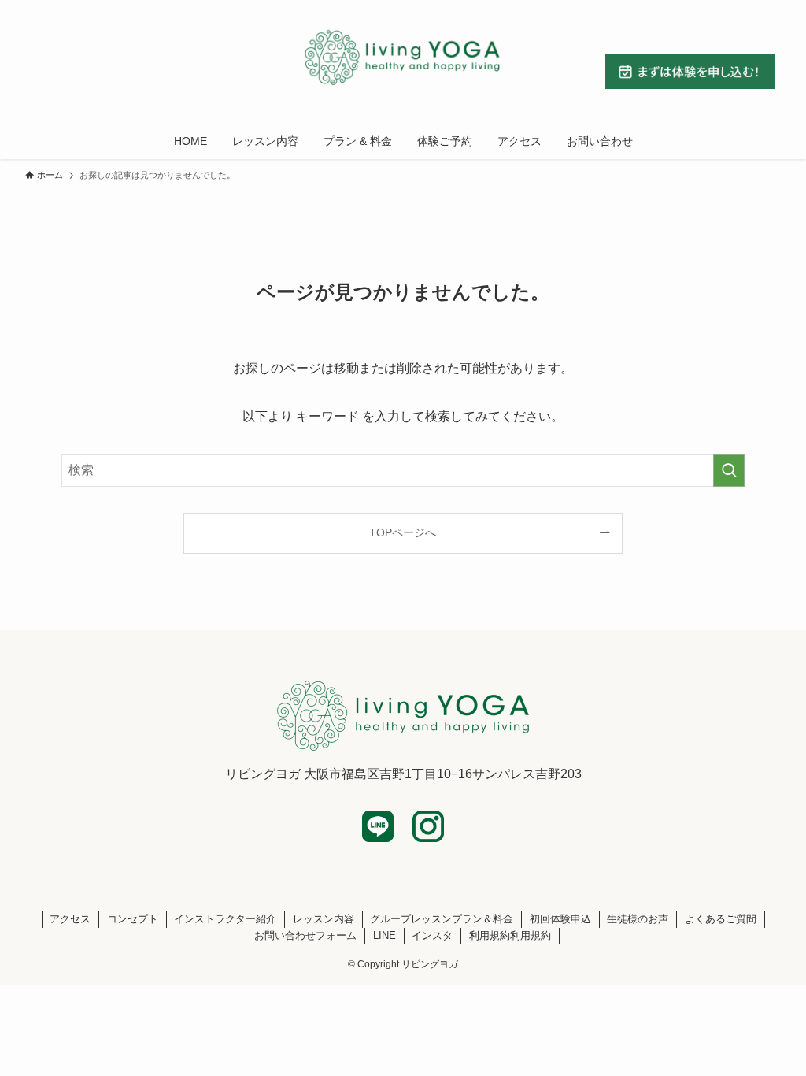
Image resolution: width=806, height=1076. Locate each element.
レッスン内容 (323, 919)
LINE (384, 935)
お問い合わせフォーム (305, 935)
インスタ (432, 935)
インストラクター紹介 (225, 919)
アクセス (70, 919)
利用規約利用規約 (510, 935)
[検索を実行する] (729, 470)
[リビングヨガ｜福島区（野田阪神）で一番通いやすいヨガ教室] (403, 58)
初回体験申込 (560, 919)
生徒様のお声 (637, 919)
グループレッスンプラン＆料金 (441, 919)
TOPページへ (402, 532)
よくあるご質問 (720, 919)
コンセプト (132, 919)
